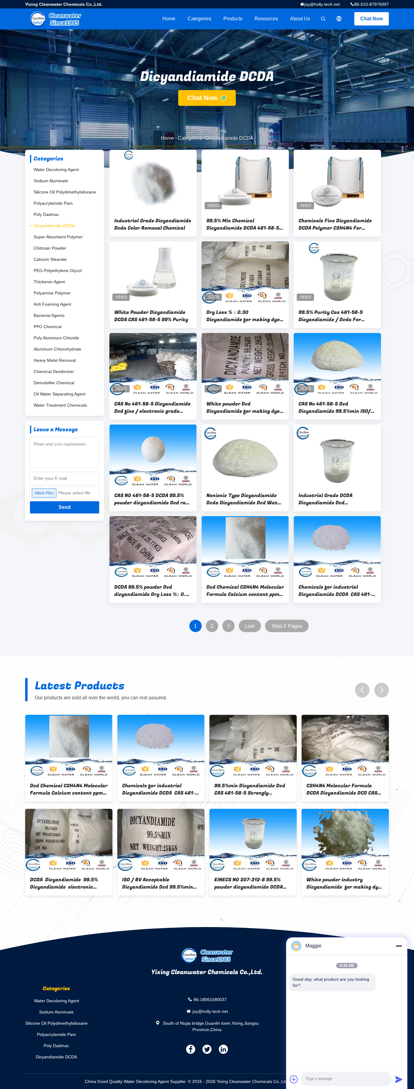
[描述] (339, 18)
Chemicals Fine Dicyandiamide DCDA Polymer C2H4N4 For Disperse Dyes (335, 224)
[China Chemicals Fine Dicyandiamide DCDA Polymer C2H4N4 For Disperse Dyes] (337, 181)
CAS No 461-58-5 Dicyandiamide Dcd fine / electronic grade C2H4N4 (152, 407)
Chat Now (371, 18)
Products (232, 18)
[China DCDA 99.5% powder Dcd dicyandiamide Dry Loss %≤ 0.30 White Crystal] (153, 547)
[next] (381, 690)
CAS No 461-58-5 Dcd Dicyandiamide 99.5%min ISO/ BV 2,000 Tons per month (335, 407)
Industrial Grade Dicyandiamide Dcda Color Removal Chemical (152, 224)
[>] (228, 626)
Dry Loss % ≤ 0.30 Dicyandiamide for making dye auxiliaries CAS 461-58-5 (243, 316)
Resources (266, 18)
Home (168, 18)
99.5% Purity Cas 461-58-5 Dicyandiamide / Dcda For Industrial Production (331, 316)
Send (64, 507)
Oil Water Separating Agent (59, 394)
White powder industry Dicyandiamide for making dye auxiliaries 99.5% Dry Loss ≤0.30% (82, 883)
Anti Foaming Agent (52, 304)
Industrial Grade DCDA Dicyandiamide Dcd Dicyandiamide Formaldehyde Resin (334, 499)
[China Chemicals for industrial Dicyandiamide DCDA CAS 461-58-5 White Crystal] (337, 547)
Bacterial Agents (49, 315)
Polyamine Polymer (52, 293)
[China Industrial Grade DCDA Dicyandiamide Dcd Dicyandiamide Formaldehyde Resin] (337, 456)
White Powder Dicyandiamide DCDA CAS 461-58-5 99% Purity (151, 316)
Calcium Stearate (50, 259)
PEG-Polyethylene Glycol (58, 270)
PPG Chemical (48, 326)
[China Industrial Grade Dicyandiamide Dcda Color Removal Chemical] (153, 181)
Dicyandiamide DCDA (54, 225)
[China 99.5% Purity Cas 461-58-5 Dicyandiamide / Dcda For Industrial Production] (337, 272)
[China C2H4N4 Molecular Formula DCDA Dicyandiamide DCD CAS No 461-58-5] (83, 746)
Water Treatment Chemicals (60, 405)
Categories (199, 18)
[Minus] (398, 946)
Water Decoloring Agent (56, 169)
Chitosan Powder (50, 248)
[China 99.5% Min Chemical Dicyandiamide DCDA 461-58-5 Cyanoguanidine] (245, 181)
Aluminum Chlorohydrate (57, 349)
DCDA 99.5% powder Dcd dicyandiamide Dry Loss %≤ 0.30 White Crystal (153, 590)
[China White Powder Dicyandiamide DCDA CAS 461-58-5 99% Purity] (153, 272)
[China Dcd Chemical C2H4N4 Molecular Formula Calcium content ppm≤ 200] (245, 547)
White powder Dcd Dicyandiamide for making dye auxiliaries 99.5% (243, 407)
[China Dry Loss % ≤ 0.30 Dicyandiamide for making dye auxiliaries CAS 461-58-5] (245, 272)
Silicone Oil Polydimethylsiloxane (65, 192)
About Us (300, 18)
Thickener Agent (49, 281)
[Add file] (294, 1079)
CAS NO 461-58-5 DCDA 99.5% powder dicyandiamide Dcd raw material (152, 499)
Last (250, 626)
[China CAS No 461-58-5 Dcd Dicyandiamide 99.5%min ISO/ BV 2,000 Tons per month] (337, 364)
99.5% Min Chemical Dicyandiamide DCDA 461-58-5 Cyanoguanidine (242, 224)
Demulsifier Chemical (54, 382)
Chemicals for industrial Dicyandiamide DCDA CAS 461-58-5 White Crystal (335, 590)
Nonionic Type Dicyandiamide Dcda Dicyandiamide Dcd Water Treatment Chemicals (244, 499)
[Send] (399, 1079)
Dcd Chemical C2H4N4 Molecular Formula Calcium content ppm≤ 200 (245, 590)
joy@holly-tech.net (322, 4)
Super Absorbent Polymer (58, 236)
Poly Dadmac (46, 214)
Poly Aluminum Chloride (56, 337)
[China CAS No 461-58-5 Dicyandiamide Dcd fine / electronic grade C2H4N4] (153, 364)
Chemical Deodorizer (54, 371)
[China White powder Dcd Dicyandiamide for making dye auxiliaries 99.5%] (245, 364)
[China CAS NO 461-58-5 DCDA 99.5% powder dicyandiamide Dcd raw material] (153, 456)
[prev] (362, 690)
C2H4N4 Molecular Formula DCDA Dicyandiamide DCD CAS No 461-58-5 (80, 789)
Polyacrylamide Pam (53, 203)
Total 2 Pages (286, 626)
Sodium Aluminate (51, 180)
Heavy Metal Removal (55, 360)
